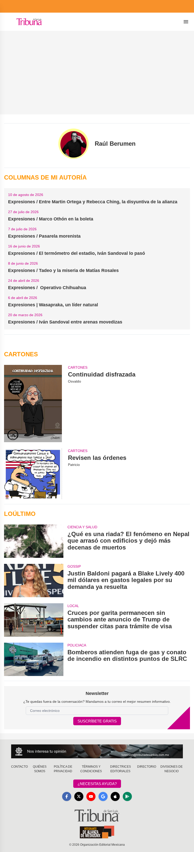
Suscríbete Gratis (97, 721)
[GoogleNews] (103, 796)
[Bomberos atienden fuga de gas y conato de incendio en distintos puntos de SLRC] (33, 659)
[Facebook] (66, 796)
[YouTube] (90, 796)
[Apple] (115, 796)
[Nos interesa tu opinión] (97, 751)
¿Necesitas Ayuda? (97, 784)
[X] (78, 796)
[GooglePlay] (127, 796)
